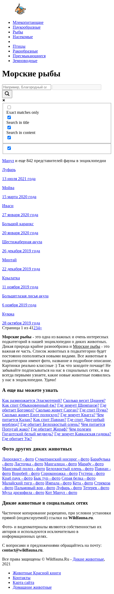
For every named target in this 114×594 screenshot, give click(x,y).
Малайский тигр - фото (23, 483)
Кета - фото (83, 483)
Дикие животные (88, 559)
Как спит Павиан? (49, 419)
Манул (8, 160)
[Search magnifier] (7, 94)
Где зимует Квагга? (77, 415)
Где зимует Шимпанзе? (78, 405)
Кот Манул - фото (61, 492)
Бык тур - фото (47, 478)
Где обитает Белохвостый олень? (50, 424)
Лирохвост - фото (18, 459)
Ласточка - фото (28, 464)
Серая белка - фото (78, 478)
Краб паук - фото (17, 478)
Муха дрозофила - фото (23, 492)
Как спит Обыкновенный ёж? (29, 405)
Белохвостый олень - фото (70, 468)
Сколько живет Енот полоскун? (30, 415)
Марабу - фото (91, 464)
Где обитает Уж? (17, 438)
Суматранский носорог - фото (62, 459)
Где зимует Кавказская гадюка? (82, 434)
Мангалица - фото (60, 464)
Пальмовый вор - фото (34, 487)
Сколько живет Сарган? (57, 410)
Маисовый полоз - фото (23, 468)
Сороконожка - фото (59, 473)
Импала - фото (58, 483)
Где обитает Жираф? (49, 429)
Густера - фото (92, 473)
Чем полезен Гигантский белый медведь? (46, 431)
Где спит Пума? (94, 410)
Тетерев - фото (96, 487)
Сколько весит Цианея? (84, 400)
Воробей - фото (26, 473)
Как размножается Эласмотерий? (32, 400)
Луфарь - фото (69, 487)
